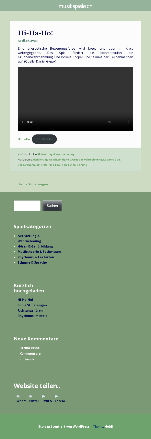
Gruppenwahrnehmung (87, 159)
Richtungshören (30, 310)
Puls (51, 165)
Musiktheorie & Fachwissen (39, 251)
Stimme (82, 165)
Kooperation (111, 159)
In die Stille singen (33, 184)
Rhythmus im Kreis (32, 316)
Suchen (52, 205)
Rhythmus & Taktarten (36, 257)
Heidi (109, 426)
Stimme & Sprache (32, 262)
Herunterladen (44, 139)
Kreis (44, 165)
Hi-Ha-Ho (24, 139)
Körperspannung (29, 165)
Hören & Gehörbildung (35, 246)
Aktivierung (40, 159)
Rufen (72, 165)
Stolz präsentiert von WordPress (63, 426)
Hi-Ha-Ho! (25, 300)
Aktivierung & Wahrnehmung (56, 154)
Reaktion (61, 165)
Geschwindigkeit (60, 159)
